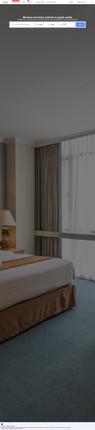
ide (23, 428)
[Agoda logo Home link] (5, 2)
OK (91, 426)
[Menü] (59, 2)
